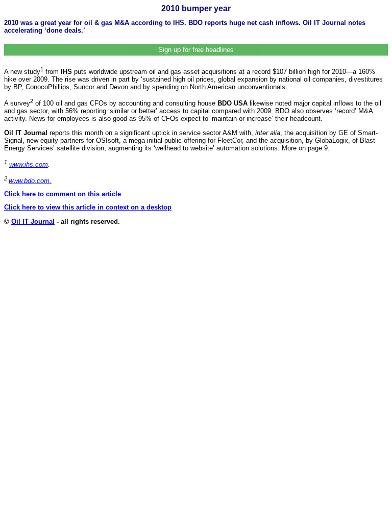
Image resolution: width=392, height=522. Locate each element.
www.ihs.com (28, 164)
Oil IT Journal (33, 221)
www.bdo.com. (30, 181)
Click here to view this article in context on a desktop (88, 207)
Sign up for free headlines (196, 50)
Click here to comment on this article (62, 194)
